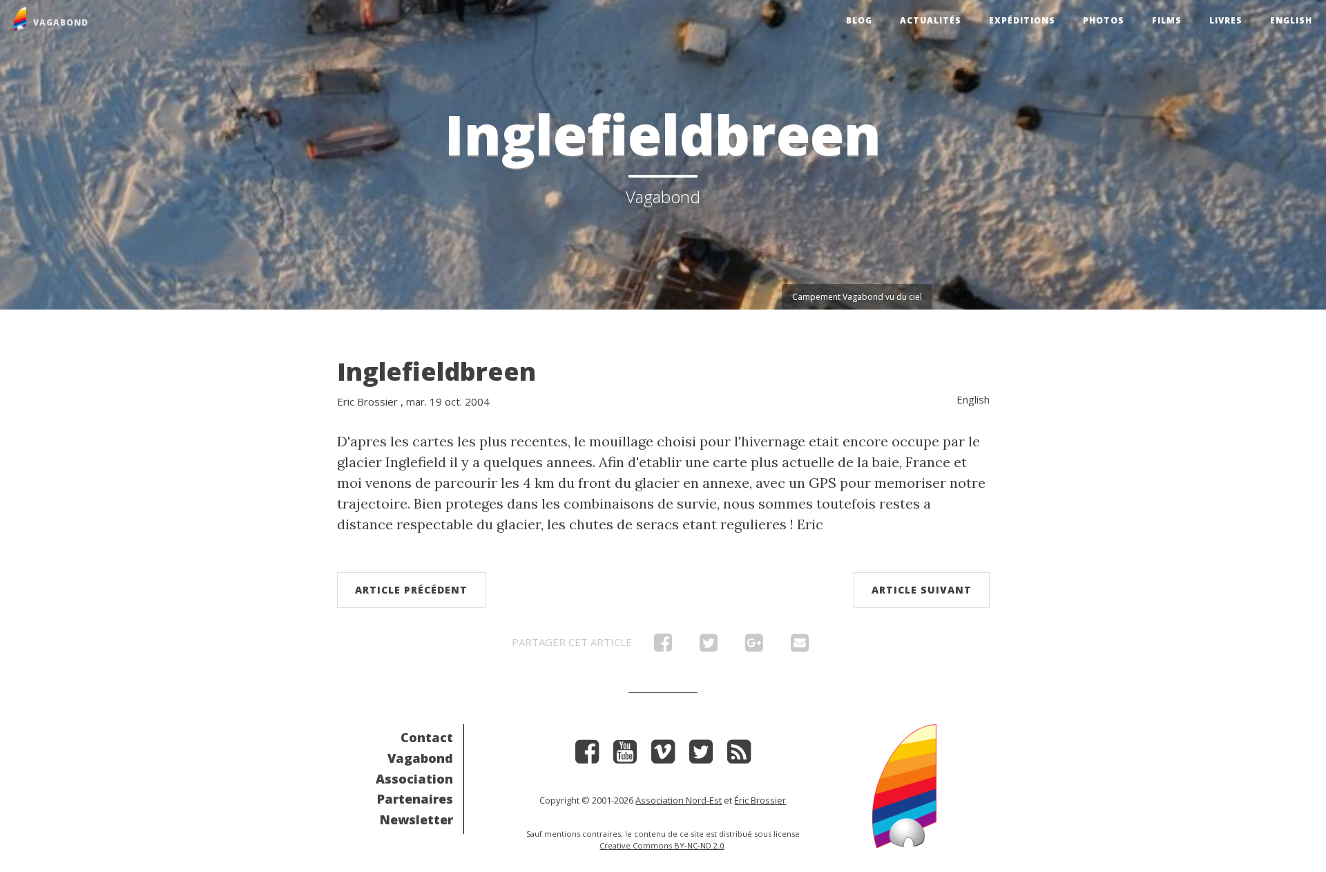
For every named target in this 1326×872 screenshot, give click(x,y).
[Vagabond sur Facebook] (587, 756)
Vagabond (420, 758)
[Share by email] (799, 646)
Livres (1225, 20)
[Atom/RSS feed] (739, 756)
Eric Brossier (367, 401)
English (1291, 20)
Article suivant (922, 589)
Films (1167, 20)
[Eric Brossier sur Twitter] (701, 756)
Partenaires (415, 798)
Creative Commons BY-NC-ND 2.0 (661, 845)
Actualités (930, 20)
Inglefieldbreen (436, 371)
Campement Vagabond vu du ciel (857, 297)
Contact (427, 737)
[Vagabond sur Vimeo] (663, 756)
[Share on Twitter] (708, 646)
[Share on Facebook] (663, 646)
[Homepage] (904, 784)
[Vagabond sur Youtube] (625, 756)
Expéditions (1022, 20)
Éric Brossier (760, 800)
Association (414, 778)
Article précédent (411, 589)
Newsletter (416, 819)
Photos (1103, 20)
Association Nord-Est (678, 800)
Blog (859, 20)
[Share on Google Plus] (754, 646)
